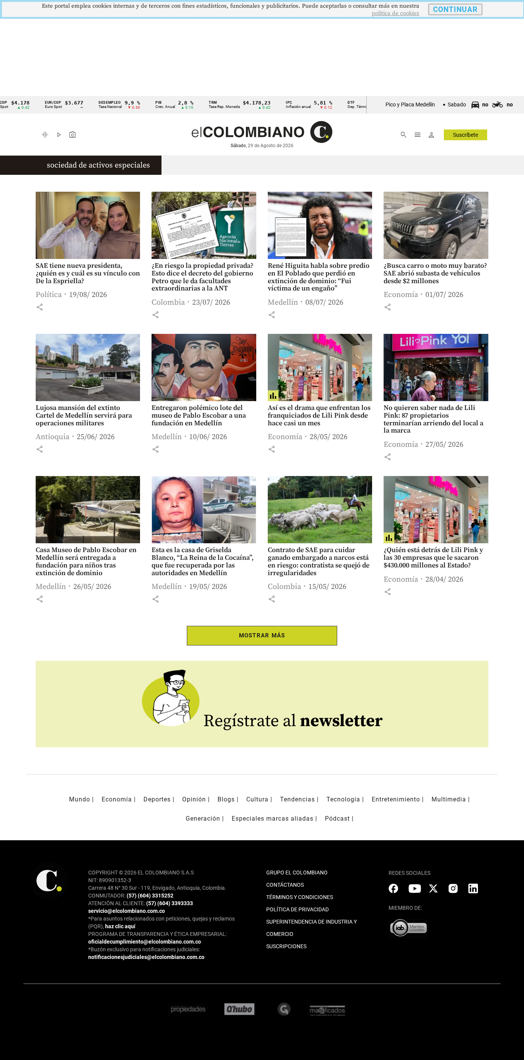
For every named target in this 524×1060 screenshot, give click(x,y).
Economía (401, 295)
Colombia (168, 302)
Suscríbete (465, 135)
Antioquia (52, 437)
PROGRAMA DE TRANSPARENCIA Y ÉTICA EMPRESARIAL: (157, 934)
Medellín (283, 302)
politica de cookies (395, 13)
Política (49, 295)
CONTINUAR (455, 9)
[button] (39, 307)
